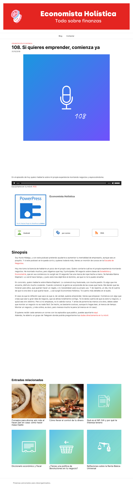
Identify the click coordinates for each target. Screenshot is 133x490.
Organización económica (22, 43)
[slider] (117, 183)
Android (26, 233)
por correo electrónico (62, 234)
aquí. (96, 312)
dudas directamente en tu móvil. (94, 315)
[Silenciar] (113, 183)
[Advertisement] (66, 158)
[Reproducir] (14, 183)
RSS (34, 187)
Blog (60, 36)
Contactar (70, 36)
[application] (66, 183)
